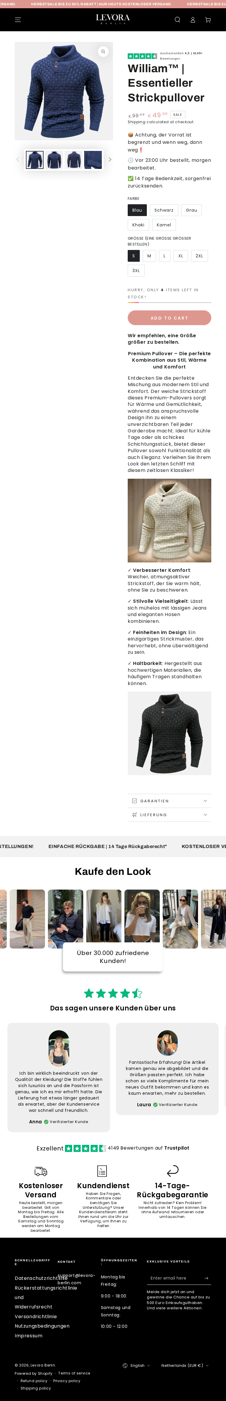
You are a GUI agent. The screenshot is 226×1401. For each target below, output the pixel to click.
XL (180, 256)
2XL (199, 256)
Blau (137, 210)
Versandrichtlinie (36, 1316)
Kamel (164, 225)
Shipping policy (36, 1388)
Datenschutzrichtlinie (41, 1278)
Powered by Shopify (34, 1373)
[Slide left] (17, 160)
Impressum (28, 1335)
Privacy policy (66, 1381)
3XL (136, 271)
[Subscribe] (208, 1278)
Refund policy (34, 1381)
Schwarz (164, 210)
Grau (191, 210)
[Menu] (18, 19)
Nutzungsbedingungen (42, 1326)
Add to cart (170, 318)
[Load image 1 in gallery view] (35, 160)
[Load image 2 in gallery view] (54, 160)
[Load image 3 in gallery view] (73, 160)
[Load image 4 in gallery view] (93, 160)
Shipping (137, 121)
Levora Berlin (43, 1365)
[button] (177, 19)
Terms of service (74, 1373)
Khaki (138, 225)
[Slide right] (110, 160)
